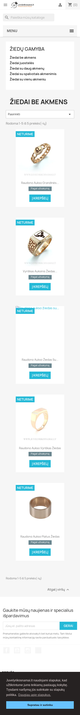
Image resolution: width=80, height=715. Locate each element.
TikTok (38, 650)
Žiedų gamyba (27, 49)
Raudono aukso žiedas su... (40, 359)
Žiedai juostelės (22, 63)
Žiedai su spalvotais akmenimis (33, 74)
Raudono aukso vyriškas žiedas (40, 448)
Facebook (6, 650)
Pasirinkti (40, 114)
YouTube (17, 650)
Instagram (28, 650)
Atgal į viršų (58, 589)
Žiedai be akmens (23, 58)
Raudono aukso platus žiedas (40, 536)
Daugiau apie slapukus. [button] (34, 695)
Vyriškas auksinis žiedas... (40, 271)
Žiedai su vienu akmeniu (28, 79)
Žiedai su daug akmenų (27, 68)
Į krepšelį (40, 198)
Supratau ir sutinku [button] (40, 704)
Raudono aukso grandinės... (40, 183)
